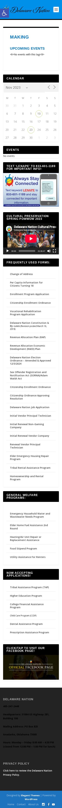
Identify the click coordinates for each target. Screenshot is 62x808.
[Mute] (49, 251)
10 (38, 114)
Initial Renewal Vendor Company (29, 435)
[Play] (7, 251)
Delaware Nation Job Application (29, 407)
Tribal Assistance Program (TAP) (29, 587)
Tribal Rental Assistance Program (30, 467)
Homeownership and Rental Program (26, 478)
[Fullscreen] (54, 251)
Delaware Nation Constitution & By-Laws (29, 324)
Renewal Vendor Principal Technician (25, 446)
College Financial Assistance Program (27, 606)
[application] (31, 238)
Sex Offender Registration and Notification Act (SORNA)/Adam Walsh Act (29, 375)
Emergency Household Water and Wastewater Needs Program (30, 515)
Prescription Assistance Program (29, 632)
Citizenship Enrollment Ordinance (30, 302)
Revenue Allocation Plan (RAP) (27, 337)
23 (31, 130)
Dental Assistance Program (26, 624)
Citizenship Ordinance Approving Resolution (29, 397)
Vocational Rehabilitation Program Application (25, 313)
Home (10, 804)
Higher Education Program (26, 595)
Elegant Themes (30, 795)
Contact (21, 804)
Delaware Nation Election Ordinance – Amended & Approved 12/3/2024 (30, 360)
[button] (4, 13)
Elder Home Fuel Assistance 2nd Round (29, 527)
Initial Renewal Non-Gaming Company (27, 426)
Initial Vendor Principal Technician (30, 415)
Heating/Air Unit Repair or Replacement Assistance (25, 538)
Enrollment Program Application (29, 294)
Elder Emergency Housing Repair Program (29, 457)
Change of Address (21, 274)
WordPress (31, 799)
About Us (33, 804)
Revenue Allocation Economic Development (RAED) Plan (27, 347)
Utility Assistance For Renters (27, 557)
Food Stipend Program (23, 548)
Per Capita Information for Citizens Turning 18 (26, 284)
